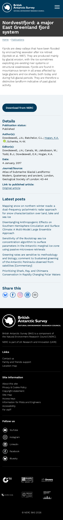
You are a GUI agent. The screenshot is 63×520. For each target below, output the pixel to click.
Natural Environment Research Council (27, 336)
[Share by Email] (35, 295)
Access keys (8, 398)
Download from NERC (19, 107)
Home (5, 39)
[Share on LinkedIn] (27, 295)
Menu (57, 6)
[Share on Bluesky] (5, 295)
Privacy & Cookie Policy (14, 387)
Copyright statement (13, 391)
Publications (17, 39)
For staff (6, 409)
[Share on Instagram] (20, 295)
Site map (7, 394)
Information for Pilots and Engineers (21, 402)
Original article (11, 188)
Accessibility (8, 406)
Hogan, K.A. (52, 137)
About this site (10, 383)
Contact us (8, 358)
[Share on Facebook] (13, 295)
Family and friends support (16, 362)
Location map (9, 365)
